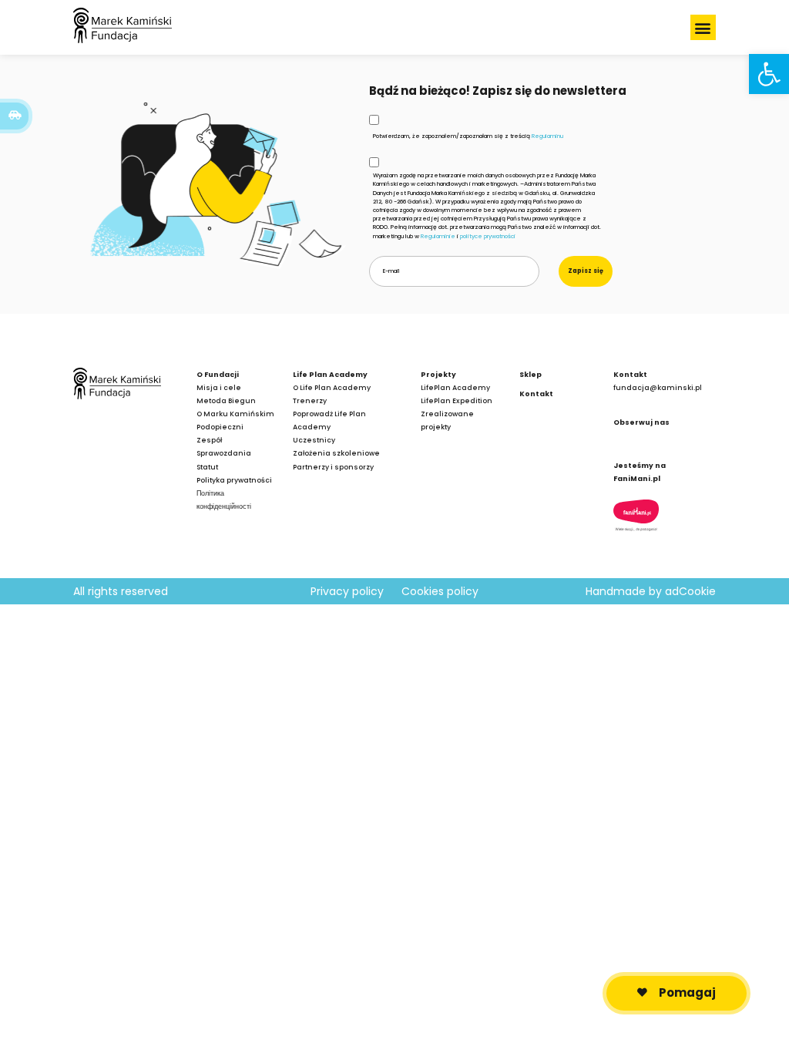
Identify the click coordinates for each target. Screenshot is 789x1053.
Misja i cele (218, 387)
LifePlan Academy (455, 387)
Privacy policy (347, 591)
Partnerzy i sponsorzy (333, 467)
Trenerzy (310, 400)
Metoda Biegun (226, 400)
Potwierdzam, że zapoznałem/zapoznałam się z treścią (468, 136)
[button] (703, 27)
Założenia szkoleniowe (336, 453)
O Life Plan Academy (332, 387)
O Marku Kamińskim (235, 414)
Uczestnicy (314, 440)
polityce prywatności (487, 236)
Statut (207, 467)
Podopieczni (219, 427)
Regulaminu (547, 136)
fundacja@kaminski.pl (657, 387)
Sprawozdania (223, 453)
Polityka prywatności (234, 480)
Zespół (209, 440)
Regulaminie (438, 236)
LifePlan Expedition (456, 400)
